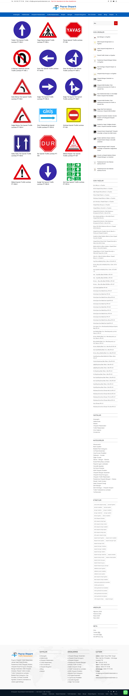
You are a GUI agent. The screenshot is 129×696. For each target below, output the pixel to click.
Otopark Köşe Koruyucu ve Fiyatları (101, 204)
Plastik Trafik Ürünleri (99, 481)
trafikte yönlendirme (99, 585)
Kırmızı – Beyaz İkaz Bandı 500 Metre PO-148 (103, 281)
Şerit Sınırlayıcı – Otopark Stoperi (103, 488)
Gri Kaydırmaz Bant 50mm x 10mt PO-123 (102, 371)
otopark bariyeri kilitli (99, 543)
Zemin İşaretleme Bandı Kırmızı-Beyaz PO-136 (104, 320)
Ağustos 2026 (97, 611)
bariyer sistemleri (98, 513)
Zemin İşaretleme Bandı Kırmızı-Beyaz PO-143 (104, 297)
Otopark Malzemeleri (99, 426)
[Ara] (116, 14)
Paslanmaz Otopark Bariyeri (77, 662)
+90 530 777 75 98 (19, 1)
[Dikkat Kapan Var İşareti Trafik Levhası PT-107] (74, 143)
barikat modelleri (98, 507)
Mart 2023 (96, 618)
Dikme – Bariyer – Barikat (101, 459)
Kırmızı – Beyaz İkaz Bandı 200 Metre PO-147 (103, 284)
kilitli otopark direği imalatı (100, 524)
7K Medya (48, 691)
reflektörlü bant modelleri (100, 571)
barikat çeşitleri (107, 507)
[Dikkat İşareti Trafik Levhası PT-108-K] (22, 172)
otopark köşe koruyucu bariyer (101, 565)
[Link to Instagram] (111, 1)
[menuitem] (16, 14)
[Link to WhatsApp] (116, 1)
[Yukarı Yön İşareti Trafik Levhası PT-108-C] (22, 30)
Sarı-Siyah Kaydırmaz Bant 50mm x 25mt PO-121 (104, 377)
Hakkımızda (96, 421)
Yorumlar (97, 634)
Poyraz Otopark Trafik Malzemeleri (26, 691)
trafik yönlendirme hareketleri (101, 587)
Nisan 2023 (96, 616)
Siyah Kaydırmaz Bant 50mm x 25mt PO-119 (103, 384)
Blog (42, 669)
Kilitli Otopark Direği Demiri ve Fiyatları (103, 188)
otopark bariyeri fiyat (111, 540)
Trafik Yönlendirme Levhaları (102, 490)
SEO (44, 691)
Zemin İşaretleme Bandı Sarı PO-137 (101, 316)
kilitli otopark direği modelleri (101, 526)
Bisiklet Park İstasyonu (100, 449)
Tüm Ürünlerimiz (45, 664)
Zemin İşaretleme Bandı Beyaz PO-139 (102, 310)
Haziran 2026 (97, 614)
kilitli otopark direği (98, 599)
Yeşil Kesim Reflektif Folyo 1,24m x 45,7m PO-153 (104, 261)
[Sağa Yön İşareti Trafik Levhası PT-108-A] (48, 86)
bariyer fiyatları (98, 510)
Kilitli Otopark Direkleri (100, 470)
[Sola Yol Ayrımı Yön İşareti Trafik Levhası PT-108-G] (74, 58)
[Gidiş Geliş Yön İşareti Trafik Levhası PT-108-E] (22, 143)
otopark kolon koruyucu (99, 560)
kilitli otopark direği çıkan (100, 532)
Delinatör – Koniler (99, 455)
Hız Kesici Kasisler (98, 468)
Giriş (94, 630)
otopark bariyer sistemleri (100, 554)
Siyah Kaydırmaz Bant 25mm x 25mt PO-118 (103, 387)
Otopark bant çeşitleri (99, 540)
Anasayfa (96, 419)
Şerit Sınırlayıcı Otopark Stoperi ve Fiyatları (103, 201)
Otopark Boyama (46, 667)
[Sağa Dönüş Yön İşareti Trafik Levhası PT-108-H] (22, 115)
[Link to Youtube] (113, 1)
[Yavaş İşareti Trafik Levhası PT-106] (74, 30)
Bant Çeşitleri (97, 446)
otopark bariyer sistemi (99, 551)
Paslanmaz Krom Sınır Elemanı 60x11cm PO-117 (104, 390)
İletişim (95, 423)
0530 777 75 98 (105, 667)
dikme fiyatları (97, 515)
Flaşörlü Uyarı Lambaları (100, 464)
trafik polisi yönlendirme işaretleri (102, 582)
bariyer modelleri (107, 510)
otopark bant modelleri (111, 538)
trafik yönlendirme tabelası (100, 596)
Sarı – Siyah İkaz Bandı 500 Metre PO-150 (102, 274)
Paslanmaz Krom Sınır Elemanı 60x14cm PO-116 (104, 393)
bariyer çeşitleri (107, 513)
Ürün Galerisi (97, 430)
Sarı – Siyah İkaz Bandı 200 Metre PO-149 (102, 277)
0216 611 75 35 (103, 662)
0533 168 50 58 (105, 664)
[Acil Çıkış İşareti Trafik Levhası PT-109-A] (74, 172)
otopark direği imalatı (99, 557)
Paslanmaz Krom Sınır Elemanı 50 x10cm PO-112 (104, 406)
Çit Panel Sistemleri (99, 451)
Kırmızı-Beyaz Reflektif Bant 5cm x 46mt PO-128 (104, 353)
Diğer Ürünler (97, 457)
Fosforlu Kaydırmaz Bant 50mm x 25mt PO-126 (104, 361)
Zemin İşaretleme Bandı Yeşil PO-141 (101, 303)
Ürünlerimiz (96, 432)
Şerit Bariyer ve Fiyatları (99, 185)
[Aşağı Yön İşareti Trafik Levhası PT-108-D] (48, 172)
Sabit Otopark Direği (99, 483)
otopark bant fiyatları (99, 538)
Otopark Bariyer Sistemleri (101, 472)
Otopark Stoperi (74, 660)
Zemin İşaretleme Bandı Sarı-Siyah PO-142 (103, 300)
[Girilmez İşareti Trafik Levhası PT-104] (74, 115)
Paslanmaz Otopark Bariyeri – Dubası (104, 479)
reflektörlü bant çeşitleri (99, 574)
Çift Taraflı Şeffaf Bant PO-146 (100, 287)
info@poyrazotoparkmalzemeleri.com (39, 1)
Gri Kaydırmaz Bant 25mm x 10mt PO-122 (102, 374)
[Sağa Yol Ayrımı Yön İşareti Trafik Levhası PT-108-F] (74, 86)
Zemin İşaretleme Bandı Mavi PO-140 (101, 307)
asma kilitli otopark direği (100, 504)
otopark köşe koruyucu (99, 562)
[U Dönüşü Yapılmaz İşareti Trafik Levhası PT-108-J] (22, 58)
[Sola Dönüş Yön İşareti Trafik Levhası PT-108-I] (22, 86)
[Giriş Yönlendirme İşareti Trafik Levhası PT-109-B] (48, 115)
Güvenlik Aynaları (98, 466)
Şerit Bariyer (97, 485)
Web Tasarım (39, 691)
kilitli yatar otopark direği (100, 535)
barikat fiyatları (111, 504)
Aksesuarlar (97, 444)
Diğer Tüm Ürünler (74, 682)
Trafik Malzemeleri (99, 428)
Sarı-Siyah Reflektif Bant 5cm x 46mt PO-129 (103, 349)
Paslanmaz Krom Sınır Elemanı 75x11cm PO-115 (104, 397)
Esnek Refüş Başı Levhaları (101, 462)
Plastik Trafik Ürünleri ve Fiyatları (101, 195)
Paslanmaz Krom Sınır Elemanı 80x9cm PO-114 (104, 400)
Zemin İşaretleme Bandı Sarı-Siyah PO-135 (103, 323)
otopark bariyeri (109, 599)
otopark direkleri (112, 554)
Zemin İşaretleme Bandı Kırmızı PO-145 (102, 290)
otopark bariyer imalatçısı (100, 546)
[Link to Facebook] (108, 1)
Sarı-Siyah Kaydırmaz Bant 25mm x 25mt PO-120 (104, 380)
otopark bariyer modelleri (100, 549)
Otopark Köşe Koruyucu (100, 475)
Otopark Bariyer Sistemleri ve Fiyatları (102, 208)
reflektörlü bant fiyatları (99, 568)
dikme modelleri (106, 515)
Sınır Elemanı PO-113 (98, 403)
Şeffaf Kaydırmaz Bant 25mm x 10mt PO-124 (103, 367)
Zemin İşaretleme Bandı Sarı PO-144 (101, 294)
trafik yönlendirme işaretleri (100, 590)
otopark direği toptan (111, 557)
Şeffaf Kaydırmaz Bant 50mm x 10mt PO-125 (103, 364)
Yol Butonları (97, 492)
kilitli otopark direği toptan (100, 529)
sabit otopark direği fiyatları (100, 576)
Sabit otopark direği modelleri (101, 579)
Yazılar (96, 632)
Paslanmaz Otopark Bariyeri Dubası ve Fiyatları (104, 198)
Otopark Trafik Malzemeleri (101, 477)
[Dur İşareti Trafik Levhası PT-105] (48, 143)
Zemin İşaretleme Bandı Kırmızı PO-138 (102, 313)
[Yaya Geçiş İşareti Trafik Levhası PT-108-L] (48, 30)
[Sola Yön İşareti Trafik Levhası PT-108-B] (48, 58)
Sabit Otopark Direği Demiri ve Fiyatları (102, 191)
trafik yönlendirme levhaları (100, 593)
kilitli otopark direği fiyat (100, 521)
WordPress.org (98, 637)
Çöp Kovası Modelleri (99, 453)
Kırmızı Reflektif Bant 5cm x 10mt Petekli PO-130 (104, 346)
